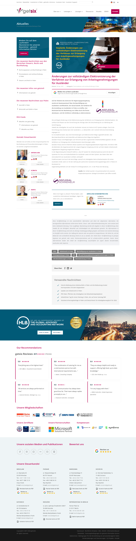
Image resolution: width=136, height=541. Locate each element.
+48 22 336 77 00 (77, 478)
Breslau (22, 182)
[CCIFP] (49, 418)
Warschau (22, 164)
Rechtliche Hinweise (91, 531)
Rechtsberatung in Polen (83, 259)
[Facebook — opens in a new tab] (20, 451)
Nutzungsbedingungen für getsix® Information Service (102, 533)
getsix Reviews (24, 354)
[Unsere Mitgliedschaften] (28, 418)
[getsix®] (27, 13)
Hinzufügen (111, 92)
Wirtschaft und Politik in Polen (28, 109)
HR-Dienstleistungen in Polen (62, 259)
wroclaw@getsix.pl (27, 485)
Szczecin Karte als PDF (105, 488)
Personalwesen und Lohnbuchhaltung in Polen (86, 86)
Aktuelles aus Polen (27, 129)
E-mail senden (40, 164)
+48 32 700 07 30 (25, 511)
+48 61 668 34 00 (51, 478)
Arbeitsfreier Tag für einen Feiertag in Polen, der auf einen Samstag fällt (83, 297)
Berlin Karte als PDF (78, 516)
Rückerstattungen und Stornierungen (94, 538)
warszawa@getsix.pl (80, 485)
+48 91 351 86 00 (104, 478)
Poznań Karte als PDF (52, 488)
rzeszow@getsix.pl (53, 516)
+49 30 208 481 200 (78, 511)
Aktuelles (99, 11)
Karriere (19, 2)
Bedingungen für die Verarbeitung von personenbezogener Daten (98, 536)
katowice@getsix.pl (27, 518)
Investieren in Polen (36, 2)
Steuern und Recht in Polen (27, 80)
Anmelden (23, 53)
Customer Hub (60, 2)
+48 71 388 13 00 (25, 478)
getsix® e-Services (49, 2)
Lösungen (78, 11)
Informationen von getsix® (27, 93)
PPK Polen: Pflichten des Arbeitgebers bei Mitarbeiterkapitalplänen (81, 294)
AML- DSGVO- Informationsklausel (108, 531)
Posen (21, 199)
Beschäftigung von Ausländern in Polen (89, 251)
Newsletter (26, 2)
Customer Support (71, 2)
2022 (54, 251)
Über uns (56, 11)
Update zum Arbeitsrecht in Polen (71, 291)
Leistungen (67, 11)
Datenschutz (74, 536)
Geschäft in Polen (24, 105)
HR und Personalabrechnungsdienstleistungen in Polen (95, 255)
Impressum (80, 531)
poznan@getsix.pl (53, 485)
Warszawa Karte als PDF (79, 488)
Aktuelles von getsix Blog (26, 121)
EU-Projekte (110, 538)
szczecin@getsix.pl (106, 485)
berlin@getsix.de (79, 513)
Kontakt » (58, 203)
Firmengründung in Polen (61, 255)
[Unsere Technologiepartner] (60, 432)
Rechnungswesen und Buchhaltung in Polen (32, 70)
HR (74, 255)
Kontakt (115, 11)
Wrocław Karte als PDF (26, 488)
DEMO (106, 11)
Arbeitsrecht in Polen (66, 251)
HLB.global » (57, 332)
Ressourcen (89, 11)
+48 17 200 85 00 (51, 511)
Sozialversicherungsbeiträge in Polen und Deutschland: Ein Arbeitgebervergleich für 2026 (89, 300)
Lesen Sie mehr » (44, 332)
